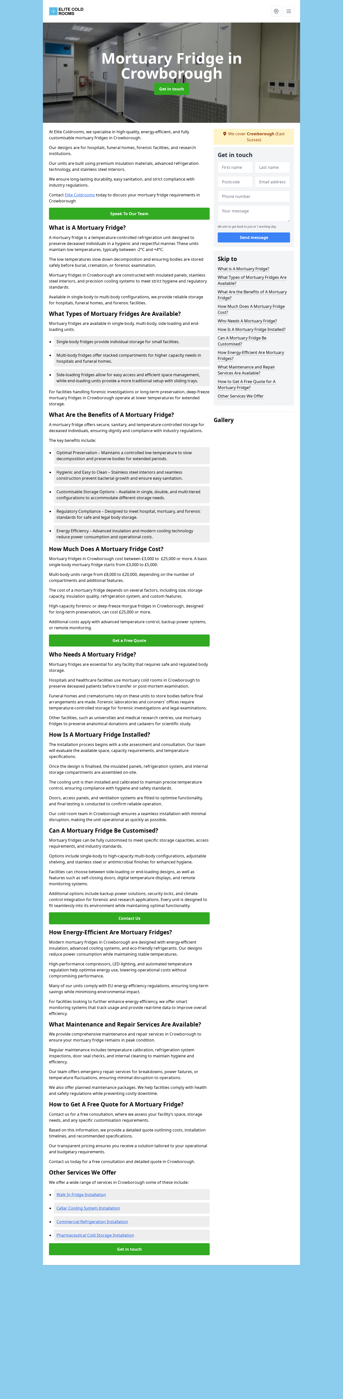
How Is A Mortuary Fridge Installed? (251, 329)
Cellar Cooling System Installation (88, 1208)
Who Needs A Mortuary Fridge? (247, 321)
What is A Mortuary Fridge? (243, 269)
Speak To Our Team (129, 213)
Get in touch (171, 89)
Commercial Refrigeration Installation (92, 1221)
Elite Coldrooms (80, 195)
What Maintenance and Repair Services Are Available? (246, 370)
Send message (254, 237)
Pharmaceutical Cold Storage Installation (95, 1235)
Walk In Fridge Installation (81, 1194)
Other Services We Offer (241, 396)
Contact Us (129, 918)
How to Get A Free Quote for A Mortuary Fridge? (246, 384)
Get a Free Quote (129, 640)
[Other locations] (276, 11)
